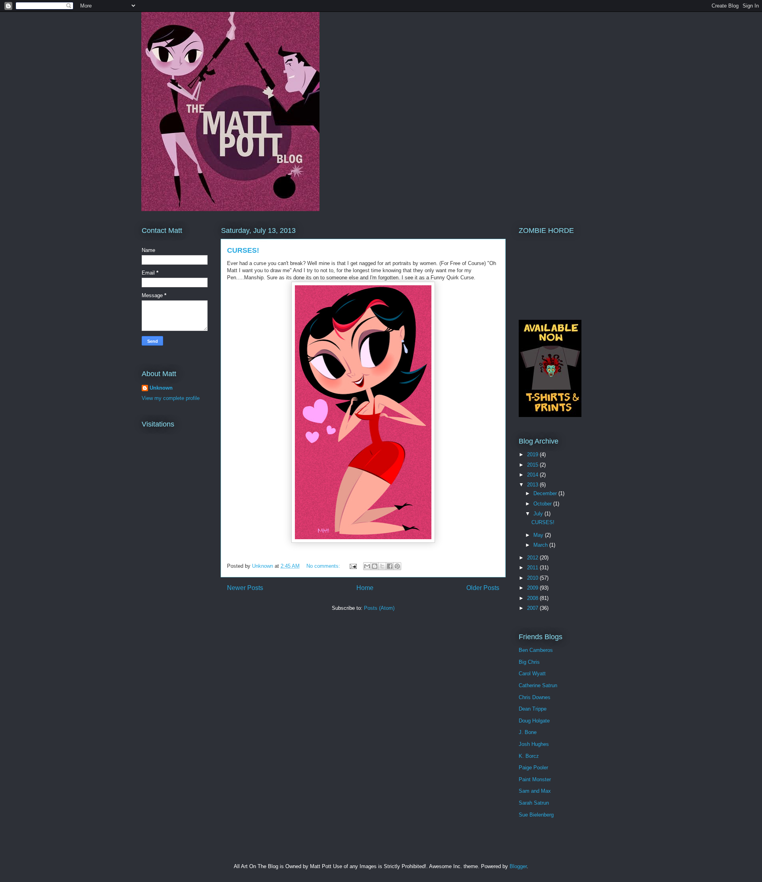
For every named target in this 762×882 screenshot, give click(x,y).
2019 (533, 454)
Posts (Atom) (379, 608)
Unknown (161, 388)
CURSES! (243, 250)
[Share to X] (382, 566)
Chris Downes (534, 697)
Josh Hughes (534, 744)
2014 (533, 475)
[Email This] (367, 566)
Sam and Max (535, 791)
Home (364, 587)
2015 (533, 465)
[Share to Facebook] (390, 566)
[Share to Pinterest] (397, 566)
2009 (533, 588)
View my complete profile (171, 398)
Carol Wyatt (532, 673)
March (541, 545)
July (539, 514)
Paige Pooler (533, 768)
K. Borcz (529, 756)
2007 (533, 608)
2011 (533, 568)
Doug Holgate (534, 721)
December (545, 493)
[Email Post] (352, 566)
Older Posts (482, 587)
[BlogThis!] (375, 566)
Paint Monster (535, 779)
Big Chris (529, 662)
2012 (533, 558)
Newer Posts (245, 587)
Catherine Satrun (538, 685)
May (539, 535)
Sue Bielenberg (536, 815)
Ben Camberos (536, 650)
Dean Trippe (532, 709)
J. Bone (528, 732)
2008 (533, 598)
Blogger (518, 866)
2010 (533, 578)
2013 (533, 485)
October (543, 504)
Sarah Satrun (534, 803)
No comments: (324, 566)
